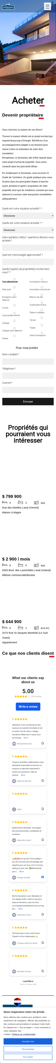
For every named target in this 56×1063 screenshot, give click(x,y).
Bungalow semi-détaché (9, 298)
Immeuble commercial (40, 289)
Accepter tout (28, 1041)
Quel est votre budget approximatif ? (22, 254)
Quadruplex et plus (38, 305)
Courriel (7, 382)
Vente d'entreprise (38, 335)
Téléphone (9, 368)
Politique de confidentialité (23, 1034)
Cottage (5, 323)
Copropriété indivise (11, 315)
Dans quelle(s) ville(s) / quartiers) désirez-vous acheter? (28, 239)
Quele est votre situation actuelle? (22, 208)
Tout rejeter (28, 1057)
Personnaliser (28, 1049)
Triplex (32, 328)
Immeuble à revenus (39, 282)
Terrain (33, 320)
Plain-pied (6, 289)
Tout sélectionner (10, 282)
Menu (47, 8)
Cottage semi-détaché (12, 331)
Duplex (5, 338)
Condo (5, 308)
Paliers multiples (37, 312)
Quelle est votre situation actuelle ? (22, 222)
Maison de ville (36, 297)
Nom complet (10, 354)
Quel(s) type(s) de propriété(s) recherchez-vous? (26, 270)
